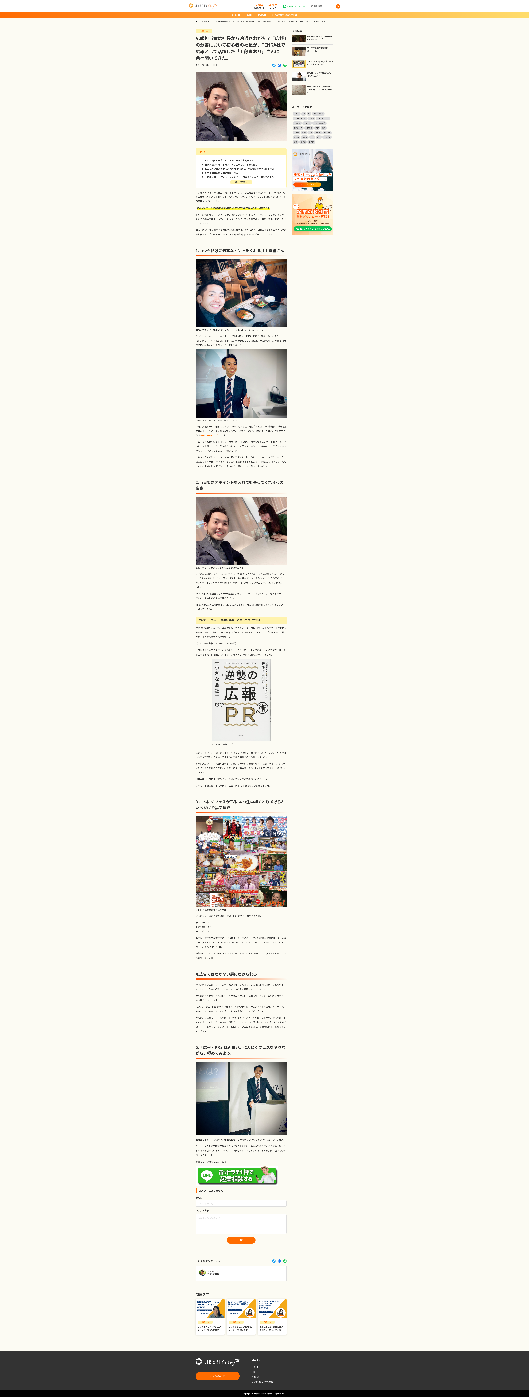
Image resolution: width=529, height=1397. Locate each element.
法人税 (296, 137)
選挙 (295, 142)
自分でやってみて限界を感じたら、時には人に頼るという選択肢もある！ (240, 1328)
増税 (317, 128)
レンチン (307, 123)
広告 (304, 132)
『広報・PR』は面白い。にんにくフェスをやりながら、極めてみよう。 (239, 177)
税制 (312, 137)
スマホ (311, 118)
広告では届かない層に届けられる (220, 173)
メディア (297, 123)
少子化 (296, 132)
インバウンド (318, 114)
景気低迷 (327, 132)
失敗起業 (262, 15)
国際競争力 (298, 128)
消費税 (304, 137)
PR (304, 114)
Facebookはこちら (209, 435)
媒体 (323, 128)
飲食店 (303, 142)
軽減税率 (327, 137)
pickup (296, 114)
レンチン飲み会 (319, 123)
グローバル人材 (300, 118)
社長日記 (236, 15)
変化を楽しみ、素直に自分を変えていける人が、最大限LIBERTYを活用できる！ (271, 1328)
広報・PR (205, 21)
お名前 (199, 1197)
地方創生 (309, 128)
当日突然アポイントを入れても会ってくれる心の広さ (230, 164)
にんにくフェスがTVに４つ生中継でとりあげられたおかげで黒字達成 (238, 168)
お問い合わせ (217, 1376)
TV (309, 114)
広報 (310, 132)
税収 (318, 137)
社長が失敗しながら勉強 (284, 15)
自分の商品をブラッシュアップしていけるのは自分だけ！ (209, 1328)
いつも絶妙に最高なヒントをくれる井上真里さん (227, 160)
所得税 (317, 132)
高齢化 (311, 142)
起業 (249, 15)
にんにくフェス (323, 118)
